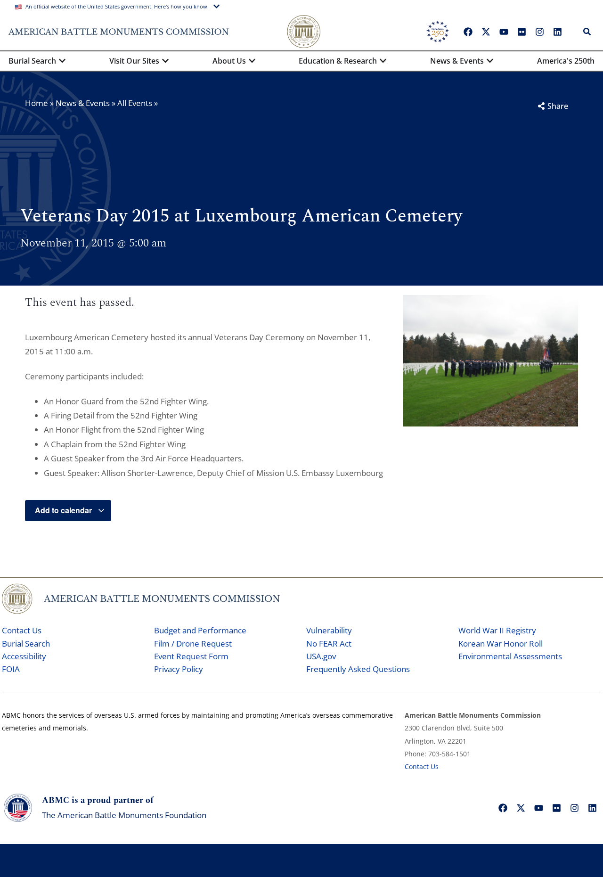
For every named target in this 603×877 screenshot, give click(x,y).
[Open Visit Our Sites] (165, 60)
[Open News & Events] (490, 60)
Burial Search (26, 643)
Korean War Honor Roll (500, 643)
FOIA (11, 669)
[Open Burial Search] (62, 60)
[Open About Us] (252, 60)
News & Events (83, 103)
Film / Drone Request (193, 643)
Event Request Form (191, 656)
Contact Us (21, 630)
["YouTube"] (504, 32)
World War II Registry (497, 630)
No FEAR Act (328, 643)
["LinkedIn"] (557, 32)
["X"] (486, 32)
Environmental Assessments (510, 656)
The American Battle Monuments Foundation (124, 815)
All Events (134, 103)
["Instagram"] (539, 32)
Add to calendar (64, 510)
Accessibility (24, 656)
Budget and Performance (200, 630)
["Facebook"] (468, 32)
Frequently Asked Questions (358, 669)
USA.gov (321, 656)
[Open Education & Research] (383, 60)
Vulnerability (329, 630)
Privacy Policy (178, 669)
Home (36, 103)
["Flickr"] (521, 32)
